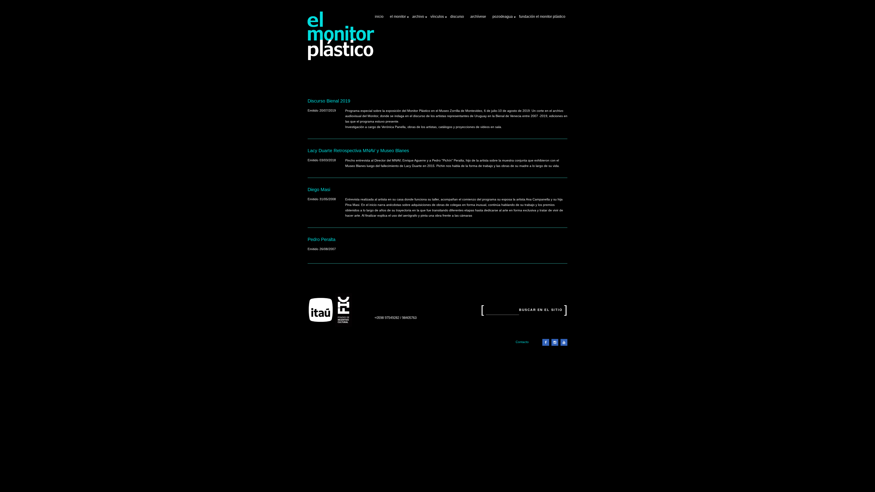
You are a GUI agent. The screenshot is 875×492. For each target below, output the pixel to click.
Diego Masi (319, 189)
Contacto (522, 342)
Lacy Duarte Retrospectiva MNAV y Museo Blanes (358, 150)
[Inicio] (341, 36)
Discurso (457, 16)
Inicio (379, 16)
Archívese (478, 16)
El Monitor (398, 18)
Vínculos (437, 18)
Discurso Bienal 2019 (329, 100)
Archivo (418, 18)
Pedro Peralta (321, 239)
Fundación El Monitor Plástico (542, 16)
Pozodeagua (503, 18)
